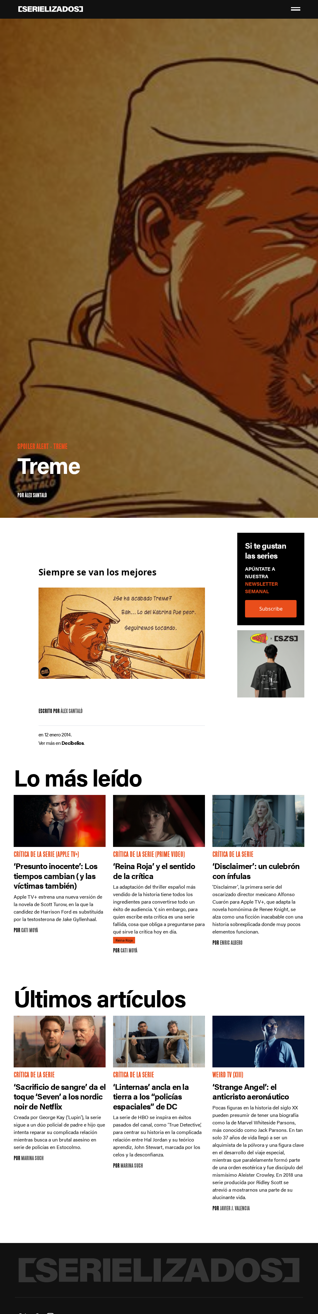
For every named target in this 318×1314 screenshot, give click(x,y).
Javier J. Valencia (235, 1209)
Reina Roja (124, 940)
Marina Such (32, 1159)
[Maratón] (270, 667)
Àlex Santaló (36, 496)
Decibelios (72, 742)
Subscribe (271, 608)
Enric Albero (231, 943)
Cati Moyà (29, 931)
